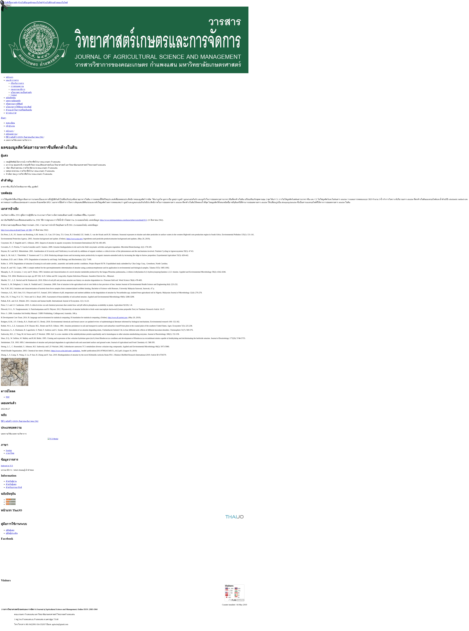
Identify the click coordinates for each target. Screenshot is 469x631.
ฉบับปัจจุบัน (11, 98)
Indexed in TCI (7, 466)
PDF (8, 397)
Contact (14, 95)
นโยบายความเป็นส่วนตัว (21, 92)
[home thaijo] (234, 518)
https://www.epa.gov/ (74, 239)
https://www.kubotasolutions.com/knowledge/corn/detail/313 (123, 220)
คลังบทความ (11, 134)
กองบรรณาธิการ (18, 89)
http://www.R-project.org (117, 317)
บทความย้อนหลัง (13, 101)
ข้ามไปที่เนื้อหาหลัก (9, 2)
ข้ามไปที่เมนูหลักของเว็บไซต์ (30, 2)
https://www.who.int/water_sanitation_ (66, 351)
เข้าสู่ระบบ (10, 126)
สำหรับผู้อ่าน (11, 481)
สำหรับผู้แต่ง (11, 484)
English (9, 450)
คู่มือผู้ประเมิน (12, 533)
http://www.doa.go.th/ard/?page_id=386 (16, 230)
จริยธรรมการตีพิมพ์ (14, 104)
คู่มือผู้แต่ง (10, 530)
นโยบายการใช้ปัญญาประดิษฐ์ (18, 107)
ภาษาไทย (10, 453)
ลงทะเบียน (10, 123)
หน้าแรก (9, 77)
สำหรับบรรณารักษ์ (14, 487)
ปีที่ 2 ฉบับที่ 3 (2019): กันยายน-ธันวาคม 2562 (25, 137)
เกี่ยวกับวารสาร (17, 83)
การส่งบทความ (17, 86)
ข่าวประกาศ (11, 113)
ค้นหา (3, 118)
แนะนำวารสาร (12, 80)
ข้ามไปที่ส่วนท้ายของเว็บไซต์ (55, 2)
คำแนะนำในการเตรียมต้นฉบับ (19, 110)
